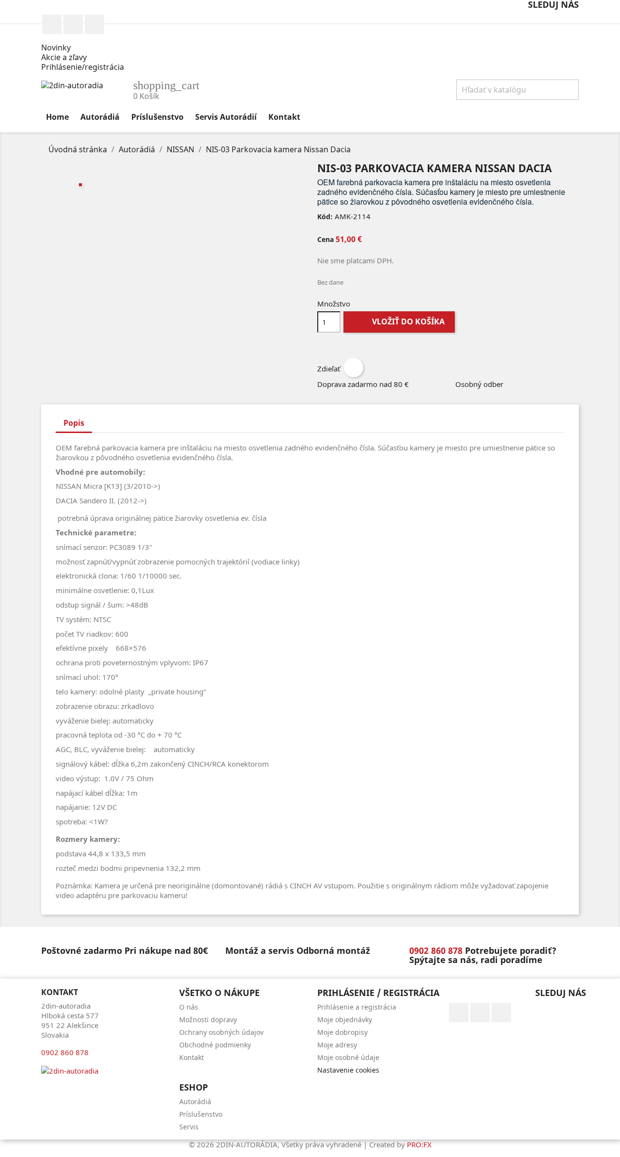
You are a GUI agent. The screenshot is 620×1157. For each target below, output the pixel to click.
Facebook (52, 24)
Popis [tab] (73, 423)
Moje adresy (337, 1044)
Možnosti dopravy (208, 1019)
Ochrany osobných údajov (221, 1032)
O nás (188, 1007)
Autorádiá (100, 117)
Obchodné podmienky (215, 1044)
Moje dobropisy (342, 1032)
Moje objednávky (344, 1019)
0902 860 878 (94, 24)
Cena (325, 239)
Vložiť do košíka (400, 321)
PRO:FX (419, 1144)
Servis (189, 1126)
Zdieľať (353, 367)
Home (57, 117)
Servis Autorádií (226, 117)
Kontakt (284, 117)
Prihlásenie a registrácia (356, 1007)
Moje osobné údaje (348, 1057)
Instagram (73, 24)
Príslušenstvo (157, 117)
